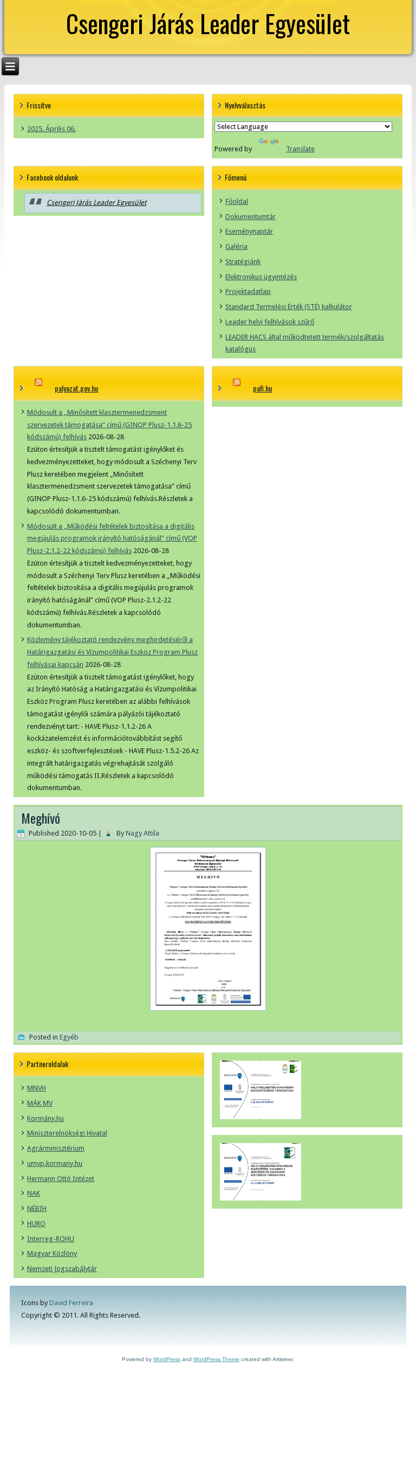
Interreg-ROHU (50, 1239)
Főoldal (236, 201)
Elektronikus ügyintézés (261, 277)
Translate (300, 149)
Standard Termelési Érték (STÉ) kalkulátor (288, 307)
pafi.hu (262, 388)
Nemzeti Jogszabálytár (62, 1269)
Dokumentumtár (250, 217)
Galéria (236, 246)
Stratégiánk (243, 262)
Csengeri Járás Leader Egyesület (208, 22)
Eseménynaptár (249, 231)
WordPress (166, 1359)
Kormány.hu (45, 1118)
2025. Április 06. (51, 129)
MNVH (36, 1088)
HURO (36, 1224)
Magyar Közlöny (52, 1253)
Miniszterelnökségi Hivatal (67, 1133)
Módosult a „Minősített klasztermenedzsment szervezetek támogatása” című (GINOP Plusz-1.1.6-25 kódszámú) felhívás (109, 424)
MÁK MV (40, 1103)
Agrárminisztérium (55, 1148)
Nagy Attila (142, 833)
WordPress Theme (216, 1359)
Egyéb (69, 1037)
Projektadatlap (248, 291)
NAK (33, 1193)
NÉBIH (37, 1208)
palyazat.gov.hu (76, 388)
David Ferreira (71, 1303)
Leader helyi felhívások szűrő (269, 322)
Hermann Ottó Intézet (60, 1179)
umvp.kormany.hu (54, 1163)
